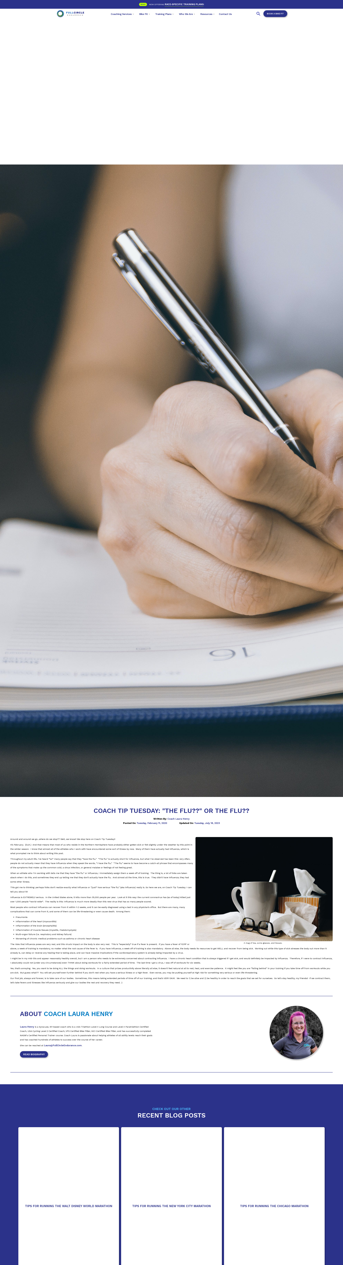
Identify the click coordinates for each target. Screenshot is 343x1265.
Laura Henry (27, 1026)
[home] (70, 14)
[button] (122, 13)
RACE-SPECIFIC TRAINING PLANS (184, 4)
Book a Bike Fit (275, 13)
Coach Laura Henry (178, 818)
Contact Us (225, 14)
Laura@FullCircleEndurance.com (63, 1045)
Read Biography (34, 1054)
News (143, 4)
